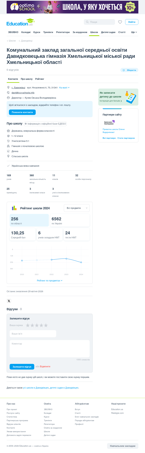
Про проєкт (12, 409)
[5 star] (46, 325)
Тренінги (48, 420)
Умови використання (16, 431)
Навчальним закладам (122, 445)
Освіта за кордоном (53, 427)
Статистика (12, 416)
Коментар (17, 343)
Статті (77, 412)
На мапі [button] (63, 87)
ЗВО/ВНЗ (48, 409)
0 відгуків (13, 70)
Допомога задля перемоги (19, 435)
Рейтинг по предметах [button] (48, 280)
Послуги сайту (13, 412)
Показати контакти (22, 112)
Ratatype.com (117, 412)
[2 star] (32, 325)
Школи (47, 431)
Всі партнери (109, 137)
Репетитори (49, 424)
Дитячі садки (50, 435)
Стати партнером (126, 137)
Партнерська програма (17, 420)
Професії (79, 424)
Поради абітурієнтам (84, 420)
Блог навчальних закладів (87, 416)
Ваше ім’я (17, 333)
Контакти (11, 427)
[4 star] (41, 325)
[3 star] (37, 325)
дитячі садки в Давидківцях (64, 387)
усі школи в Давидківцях (36, 387)
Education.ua (117, 409)
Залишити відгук (22, 366)
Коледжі (47, 412)
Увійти (131, 22)
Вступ (77, 409)
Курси (46, 416)
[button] (29, 220)
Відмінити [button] (45, 366)
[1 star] (28, 325)
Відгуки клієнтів (14, 424)
